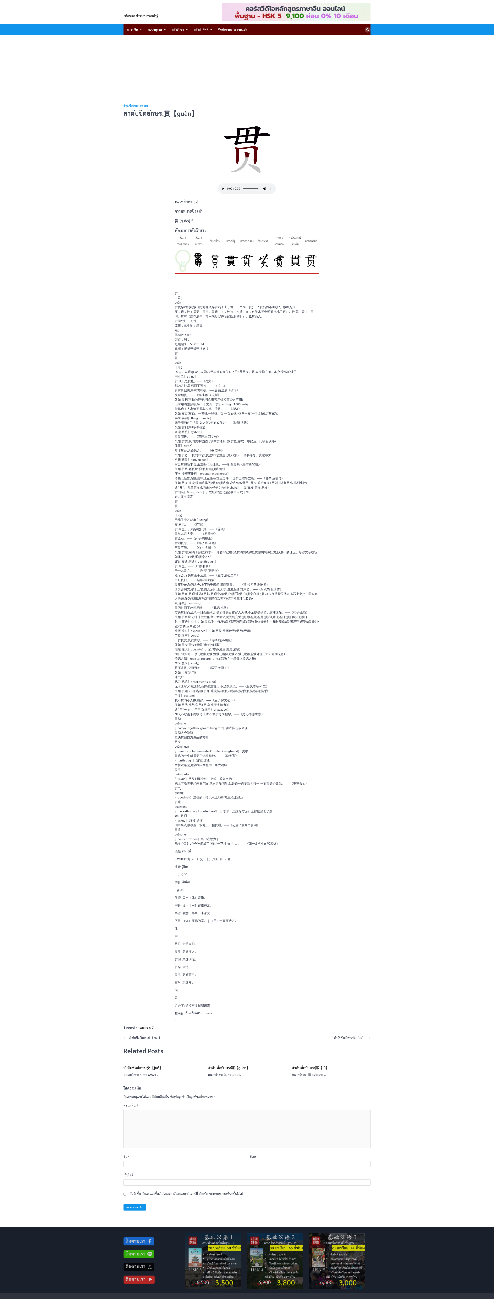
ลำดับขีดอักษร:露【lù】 (310, 1067)
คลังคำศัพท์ (201, 29)
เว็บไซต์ (128, 1175)
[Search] (367, 30)
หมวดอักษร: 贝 (145, 1027)
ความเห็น (131, 1105)
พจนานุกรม (155, 29)
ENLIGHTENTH (145, 10)
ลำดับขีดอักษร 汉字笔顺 (136, 105)
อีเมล (254, 1156)
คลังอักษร (178, 29)
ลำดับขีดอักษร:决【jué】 (143, 1067)
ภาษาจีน (132, 29)
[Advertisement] (247, 64)
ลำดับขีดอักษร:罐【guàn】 (229, 1067)
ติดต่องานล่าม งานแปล (232, 29)
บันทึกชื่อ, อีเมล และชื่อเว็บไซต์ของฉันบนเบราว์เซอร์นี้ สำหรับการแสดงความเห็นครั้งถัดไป (186, 1194)
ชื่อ (126, 1156)
